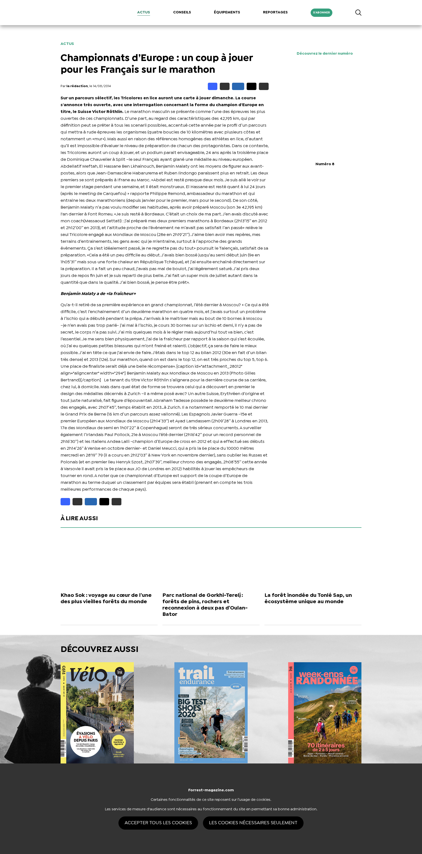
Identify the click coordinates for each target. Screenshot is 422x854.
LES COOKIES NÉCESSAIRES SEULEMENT (253, 823)
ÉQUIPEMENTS (227, 12)
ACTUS (143, 12)
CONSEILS (182, 12)
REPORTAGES (275, 12)
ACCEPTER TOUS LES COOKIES (158, 823)
